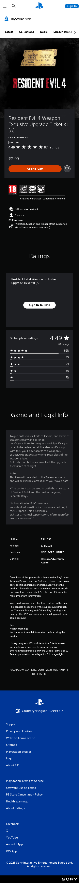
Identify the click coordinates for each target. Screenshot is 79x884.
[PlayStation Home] (39, 6)
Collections (26, 32)
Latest (9, 32)
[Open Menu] (4, 6)
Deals (44, 32)
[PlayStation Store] (18, 18)
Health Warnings (19, 628)
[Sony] (70, 882)
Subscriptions (62, 32)
